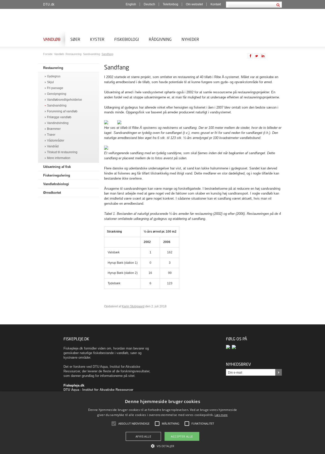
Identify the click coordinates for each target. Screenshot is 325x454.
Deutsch (149, 4)
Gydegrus (53, 76)
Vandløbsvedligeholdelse (64, 99)
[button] (162, 445)
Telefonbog (170, 4)
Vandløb (51, 39)
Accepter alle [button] (182, 436)
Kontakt (215, 4)
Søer (75, 39)
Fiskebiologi (126, 39)
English (131, 4)
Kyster (97, 39)
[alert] (162, 422)
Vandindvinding (58, 123)
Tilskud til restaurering (62, 152)
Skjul (50, 82)
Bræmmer (54, 129)
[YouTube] (234, 347)
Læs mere (221, 415)
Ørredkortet (52, 193)
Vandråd (53, 146)
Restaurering (74, 54)
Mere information (58, 158)
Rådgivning (160, 39)
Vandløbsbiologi (56, 184)
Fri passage (55, 88)
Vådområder (55, 140)
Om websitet (194, 4)
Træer (51, 134)
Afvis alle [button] (143, 436)
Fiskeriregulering (56, 175)
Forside (48, 54)
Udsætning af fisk (57, 167)
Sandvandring (92, 54)
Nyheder (190, 39)
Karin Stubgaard (133, 306)
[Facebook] (229, 347)
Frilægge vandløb (59, 117)
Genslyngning (56, 94)
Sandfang (107, 54)
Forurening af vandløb (62, 111)
